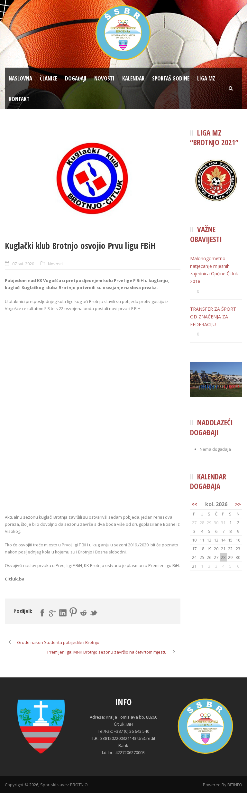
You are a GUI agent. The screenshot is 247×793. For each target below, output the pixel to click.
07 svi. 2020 (23, 264)
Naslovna (20, 78)
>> (238, 504)
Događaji (76, 78)
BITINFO (234, 785)
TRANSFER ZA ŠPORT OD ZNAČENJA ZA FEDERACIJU (213, 316)
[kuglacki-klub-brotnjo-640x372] (92, 179)
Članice (48, 78)
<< (194, 504)
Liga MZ (206, 78)
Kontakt (19, 99)
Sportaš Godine (170, 78)
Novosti (104, 78)
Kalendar (133, 78)
